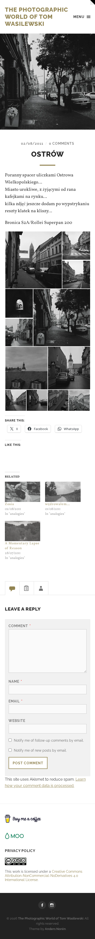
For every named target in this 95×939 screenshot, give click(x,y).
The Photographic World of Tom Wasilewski (36, 16)
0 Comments (61, 143)
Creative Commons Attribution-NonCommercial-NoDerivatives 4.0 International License (43, 875)
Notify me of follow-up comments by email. (49, 740)
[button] (33, 260)
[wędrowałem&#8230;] (63, 492)
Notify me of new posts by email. (40, 750)
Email (16, 701)
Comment (20, 626)
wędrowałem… (57, 504)
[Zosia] (22, 492)
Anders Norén (55, 929)
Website (17, 721)
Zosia (9, 504)
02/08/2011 (32, 143)
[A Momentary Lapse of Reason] (22, 531)
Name (15, 681)
